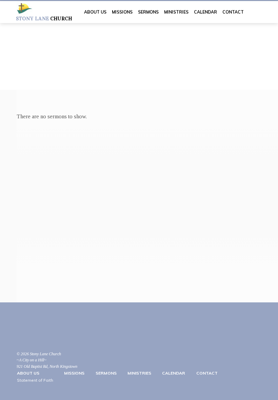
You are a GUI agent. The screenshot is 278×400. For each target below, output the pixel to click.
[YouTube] (20, 335)
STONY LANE (44, 19)
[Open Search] (258, 12)
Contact (233, 12)
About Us (95, 12)
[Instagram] (37, 335)
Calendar (205, 12)
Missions (122, 12)
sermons (148, 12)
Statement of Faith (35, 380)
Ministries (176, 12)
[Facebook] (28, 335)
